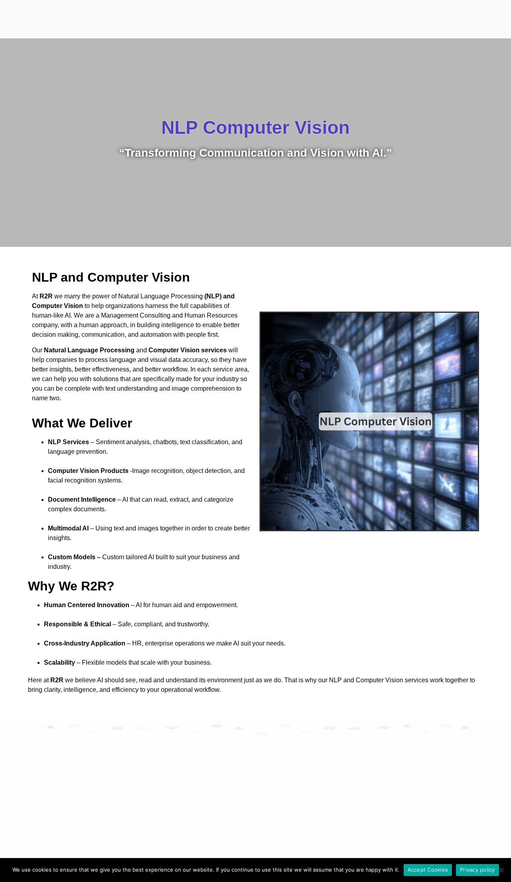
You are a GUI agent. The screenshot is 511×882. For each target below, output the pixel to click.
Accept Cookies (428, 869)
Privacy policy (477, 869)
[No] (501, 870)
